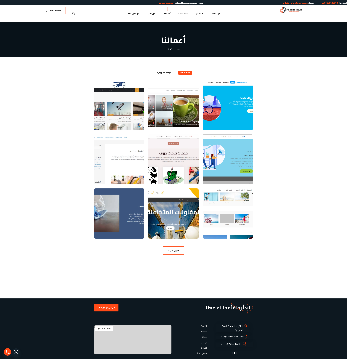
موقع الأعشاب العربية (174, 130)
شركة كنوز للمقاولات (229, 124)
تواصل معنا (202, 353)
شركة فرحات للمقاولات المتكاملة (175, 230)
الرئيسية (204, 326)
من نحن (204, 342)
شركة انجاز (130, 233)
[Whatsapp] (16, 352)
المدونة (203, 348)
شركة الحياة (237, 178)
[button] (73, 13)
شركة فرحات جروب (178, 178)
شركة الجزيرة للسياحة (229, 233)
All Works (185, 72)
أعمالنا (204, 337)
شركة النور (130, 124)
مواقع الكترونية (164, 72)
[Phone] (7, 352)
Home (178, 49)
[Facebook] (151, 2)
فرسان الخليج (128, 178)
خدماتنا (204, 331)
